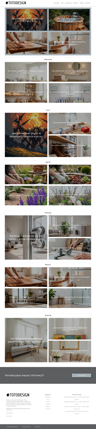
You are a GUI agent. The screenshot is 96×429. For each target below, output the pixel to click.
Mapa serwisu (26, 426)
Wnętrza (56, 3)
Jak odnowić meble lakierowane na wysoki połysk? (69, 43)
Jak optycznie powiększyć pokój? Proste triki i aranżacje (26, 340)
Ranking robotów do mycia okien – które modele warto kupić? (26, 237)
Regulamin (38, 426)
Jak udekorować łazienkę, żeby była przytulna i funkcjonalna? (70, 72)
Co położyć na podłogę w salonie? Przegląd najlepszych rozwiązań (26, 298)
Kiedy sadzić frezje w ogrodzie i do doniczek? (26, 174)
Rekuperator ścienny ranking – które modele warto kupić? (70, 226)
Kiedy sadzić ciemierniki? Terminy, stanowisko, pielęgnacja (70, 195)
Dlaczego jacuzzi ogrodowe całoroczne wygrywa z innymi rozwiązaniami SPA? (69, 20)
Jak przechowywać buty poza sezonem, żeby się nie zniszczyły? (70, 146)
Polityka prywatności (12, 426)
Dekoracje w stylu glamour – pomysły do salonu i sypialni (70, 351)
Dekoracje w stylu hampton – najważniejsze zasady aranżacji (70, 93)
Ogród (82, 3)
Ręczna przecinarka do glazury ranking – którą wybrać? (70, 249)
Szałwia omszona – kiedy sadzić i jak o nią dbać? (26, 195)
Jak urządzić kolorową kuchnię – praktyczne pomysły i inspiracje (70, 329)
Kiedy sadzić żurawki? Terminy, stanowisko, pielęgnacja (70, 174)
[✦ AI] (34, 156)
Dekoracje (68, 3)
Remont (75, 3)
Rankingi (87, 3)
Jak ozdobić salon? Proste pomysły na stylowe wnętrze (26, 72)
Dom (62, 3)
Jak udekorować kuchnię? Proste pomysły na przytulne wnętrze (26, 93)
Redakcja (9, 413)
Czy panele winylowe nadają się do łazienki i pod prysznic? (70, 298)
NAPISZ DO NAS (82, 375)
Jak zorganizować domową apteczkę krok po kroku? (70, 123)
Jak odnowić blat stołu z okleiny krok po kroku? (27, 43)
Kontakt (9, 416)
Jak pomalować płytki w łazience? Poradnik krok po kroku (26, 20)
